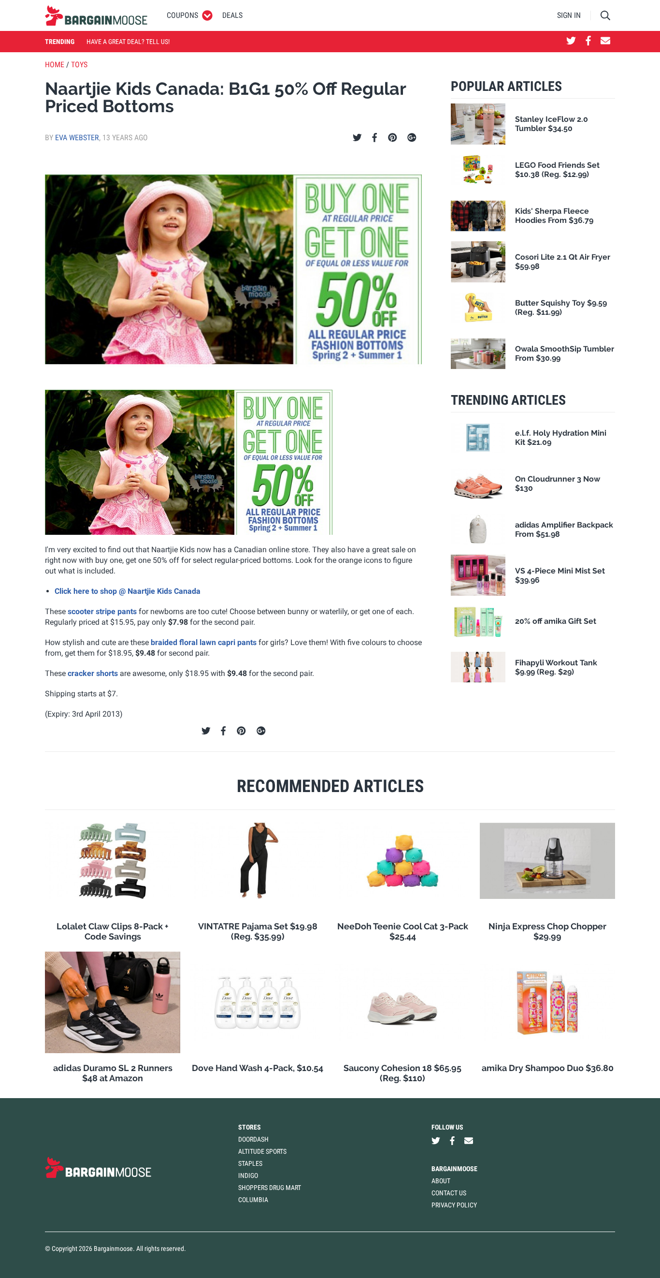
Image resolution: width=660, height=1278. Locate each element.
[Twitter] (357, 138)
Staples (250, 1163)
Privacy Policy (454, 1205)
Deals (232, 15)
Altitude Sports (262, 1151)
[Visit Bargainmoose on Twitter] (571, 41)
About (440, 1181)
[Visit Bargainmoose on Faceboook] (588, 41)
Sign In (569, 15)
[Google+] (412, 138)
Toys (79, 64)
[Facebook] (374, 138)
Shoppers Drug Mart (269, 1187)
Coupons (182, 15)
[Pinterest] (392, 138)
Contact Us (448, 1193)
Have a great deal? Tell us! (128, 41)
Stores (249, 1127)
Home (54, 64)
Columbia (253, 1200)
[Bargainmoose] (96, 15)
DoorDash (253, 1139)
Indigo (248, 1175)
